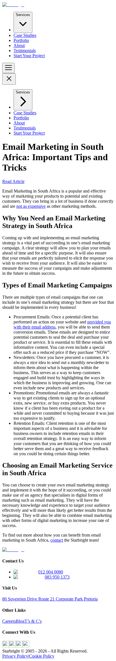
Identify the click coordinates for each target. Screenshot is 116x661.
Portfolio (21, 40)
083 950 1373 (57, 577)
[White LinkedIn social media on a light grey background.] (19, 646)
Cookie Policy (41, 656)
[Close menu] (9, 79)
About (19, 45)
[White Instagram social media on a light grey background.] (12, 646)
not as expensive (31, 206)
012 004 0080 (50, 572)
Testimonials (25, 50)
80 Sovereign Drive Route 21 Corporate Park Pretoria (50, 599)
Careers (9, 621)
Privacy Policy (15, 656)
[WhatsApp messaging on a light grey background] (26, 646)
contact (56, 540)
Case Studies (25, 35)
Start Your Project (29, 55)
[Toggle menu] (8, 68)
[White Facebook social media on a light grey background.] (5, 646)
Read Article (13, 181)
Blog (20, 621)
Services (23, 15)
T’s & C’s (33, 621)
